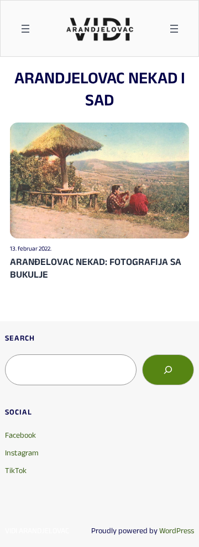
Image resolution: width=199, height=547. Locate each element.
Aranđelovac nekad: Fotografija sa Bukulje (95, 268)
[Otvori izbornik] (25, 28)
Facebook (20, 435)
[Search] (168, 369)
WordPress (176, 530)
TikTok (16, 470)
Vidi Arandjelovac (37, 530)
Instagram (22, 452)
